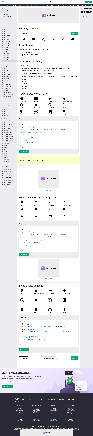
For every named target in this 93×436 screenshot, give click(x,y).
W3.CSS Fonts (5, 26)
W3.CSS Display (5, 39)
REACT (78, 5)
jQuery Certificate (70, 415)
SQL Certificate (70, 412)
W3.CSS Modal (5, 98)
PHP (36, 5)
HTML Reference (36, 408)
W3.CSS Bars (5, 80)
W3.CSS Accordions (6, 84)
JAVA (31, 5)
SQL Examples (53, 412)
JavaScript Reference (36, 410)
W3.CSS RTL (5, 37)
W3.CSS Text (5, 29)
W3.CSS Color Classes (7, 121)
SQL (20, 5)
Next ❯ (74, 33)
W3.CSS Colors (5, 14)
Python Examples (53, 413)
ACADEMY (57, 426)
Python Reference (36, 412)
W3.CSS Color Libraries (7, 134)
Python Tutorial (20, 413)
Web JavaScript (6, 151)
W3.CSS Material (6, 109)
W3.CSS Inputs (5, 55)
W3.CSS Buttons (6, 41)
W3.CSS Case (5, 108)
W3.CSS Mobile (5, 115)
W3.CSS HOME (5, 10)
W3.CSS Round (5, 31)
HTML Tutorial (19, 408)
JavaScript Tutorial (19, 410)
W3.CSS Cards (5, 22)
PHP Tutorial (19, 417)
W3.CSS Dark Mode (6, 74)
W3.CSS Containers (6, 16)
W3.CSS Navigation (6, 86)
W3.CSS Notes (5, 43)
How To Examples (53, 411)
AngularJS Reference (36, 419)
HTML (2, 5)
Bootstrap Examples (53, 415)
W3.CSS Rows (5, 69)
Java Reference (36, 418)
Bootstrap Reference (36, 414)
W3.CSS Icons (5, 61)
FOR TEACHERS (51, 399)
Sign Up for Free (7, 386)
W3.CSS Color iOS (6, 130)
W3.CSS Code (5, 102)
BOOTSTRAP (71, 5)
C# (47, 5)
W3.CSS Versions (6, 113)
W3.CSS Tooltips (6, 100)
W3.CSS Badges (5, 57)
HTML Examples (53, 408)
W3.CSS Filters (5, 104)
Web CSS (4, 149)
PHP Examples (53, 417)
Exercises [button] (25, 2)
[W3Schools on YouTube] (82, 12)
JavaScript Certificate (70, 410)
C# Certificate (70, 419)
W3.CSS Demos (5, 173)
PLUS (23, 399)
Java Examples (53, 418)
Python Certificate (70, 413)
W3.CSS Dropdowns (6, 82)
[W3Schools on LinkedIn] (84, 12)
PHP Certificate (70, 414)
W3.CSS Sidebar (5, 88)
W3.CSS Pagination (6, 92)
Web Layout (5, 153)
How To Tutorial (20, 411)
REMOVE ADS (48, 190)
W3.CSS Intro (5, 12)
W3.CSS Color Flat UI (7, 124)
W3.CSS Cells (5, 70)
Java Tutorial (19, 418)
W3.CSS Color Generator (8, 140)
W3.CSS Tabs (5, 90)
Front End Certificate (70, 411)
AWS (52, 5)
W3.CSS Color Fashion (7, 132)
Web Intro (4, 145)
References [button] (17, 2)
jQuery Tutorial (20, 420)
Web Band (4, 155)
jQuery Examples (53, 420)
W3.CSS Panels (5, 18)
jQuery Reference (36, 420)
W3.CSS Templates (6, 177)
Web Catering (5, 157)
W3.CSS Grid (5, 63)
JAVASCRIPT (14, 5)
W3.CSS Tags (5, 59)
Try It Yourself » (24, 151)
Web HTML (4, 147)
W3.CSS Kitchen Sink (7, 175)
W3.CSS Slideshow (6, 96)
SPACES (30, 399)
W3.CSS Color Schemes (7, 136)
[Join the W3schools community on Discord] (87, 12)
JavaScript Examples (53, 410)
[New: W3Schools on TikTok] (86, 14)
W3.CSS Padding (6, 33)
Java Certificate (70, 417)
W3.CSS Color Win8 (6, 128)
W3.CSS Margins (6, 35)
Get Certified (67, 2)
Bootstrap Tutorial (19, 415)
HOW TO (63, 5)
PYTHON (26, 5)
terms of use (74, 429)
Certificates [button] (34, 2)
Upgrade (74, 2)
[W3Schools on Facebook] (89, 12)
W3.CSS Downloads (6, 184)
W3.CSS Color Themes (7, 138)
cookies (78, 429)
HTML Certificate (70, 408)
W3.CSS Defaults (6, 24)
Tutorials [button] (9, 2)
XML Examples (53, 419)
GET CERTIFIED (40, 399)
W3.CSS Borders (6, 20)
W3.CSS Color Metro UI (7, 126)
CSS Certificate (70, 409)
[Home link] (2, 2)
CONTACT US (71, 399)
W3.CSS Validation (6, 111)
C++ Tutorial (20, 419)
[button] (51, 2)
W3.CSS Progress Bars (7, 94)
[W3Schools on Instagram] (91, 12)
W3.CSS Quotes (5, 45)
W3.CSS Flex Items (6, 67)
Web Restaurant (6, 159)
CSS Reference (36, 409)
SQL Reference (36, 411)
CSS (7, 5)
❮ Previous (23, 33)
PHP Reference (36, 415)
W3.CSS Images (5, 53)
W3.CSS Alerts (5, 47)
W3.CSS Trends (5, 106)
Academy (81, 2)
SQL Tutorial (19, 412)
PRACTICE (61, 399)
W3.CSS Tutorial (20, 414)
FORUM (47, 426)
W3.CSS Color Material (7, 122)
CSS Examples (53, 409)
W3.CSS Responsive (6, 72)
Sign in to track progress (48, 358)
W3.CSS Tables (5, 49)
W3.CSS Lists (5, 51)
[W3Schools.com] (17, 400)
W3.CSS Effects (5, 78)
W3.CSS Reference (6, 182)
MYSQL (84, 5)
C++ (44, 5)
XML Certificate (70, 420)
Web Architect (5, 161)
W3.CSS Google (5, 28)
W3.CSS (57, 5)
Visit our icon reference (40, 160)
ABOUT (52, 426)
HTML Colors (36, 417)
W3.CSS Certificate (6, 166)
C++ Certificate (70, 418)
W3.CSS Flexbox (6, 65)
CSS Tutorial (19, 409)
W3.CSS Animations (7, 76)
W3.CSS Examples (6, 171)
